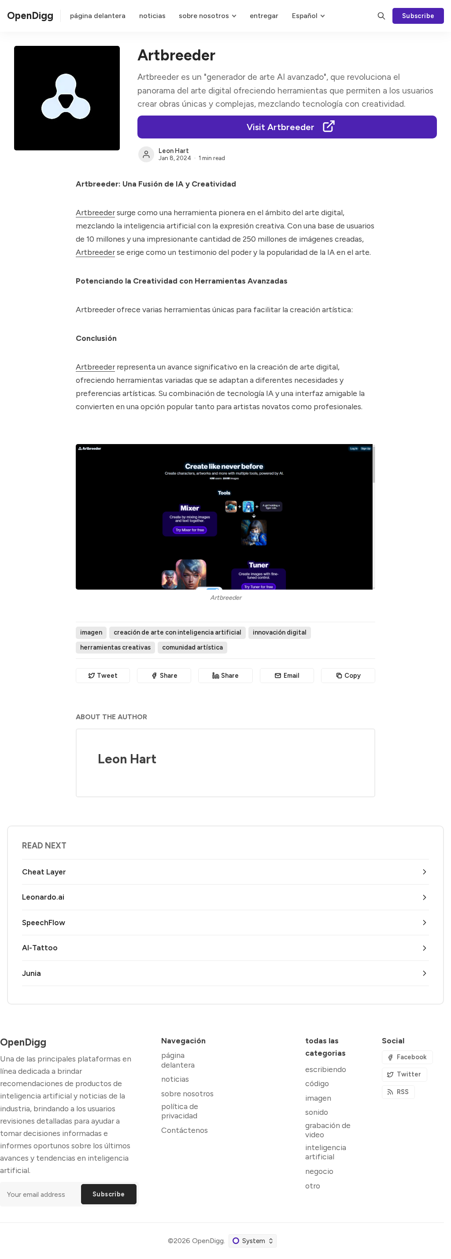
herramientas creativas (115, 647)
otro (312, 1185)
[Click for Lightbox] (225, 517)
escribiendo (325, 1069)
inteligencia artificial (325, 1152)
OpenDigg (208, 1241)
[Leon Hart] (146, 154)
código (317, 1083)
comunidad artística (192, 647)
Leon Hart (174, 151)
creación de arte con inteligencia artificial (177, 632)
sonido (316, 1112)
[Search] (381, 16)
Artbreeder (95, 212)
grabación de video (328, 1130)
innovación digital (280, 632)
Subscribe (418, 16)
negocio (319, 1171)
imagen (91, 632)
